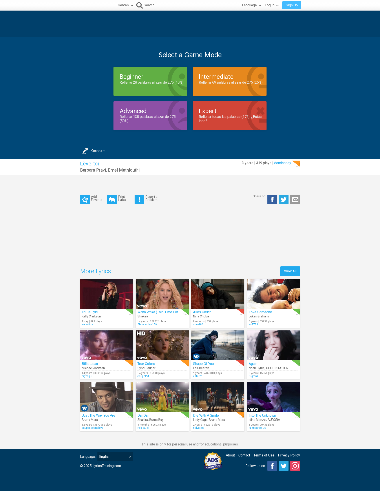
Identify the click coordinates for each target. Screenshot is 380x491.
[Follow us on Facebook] (272, 466)
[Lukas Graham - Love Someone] (273, 294)
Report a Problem (151, 198)
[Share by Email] (295, 199)
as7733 (253, 324)
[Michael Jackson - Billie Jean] (106, 345)
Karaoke (98, 150)
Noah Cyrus (257, 368)
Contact (244, 455)
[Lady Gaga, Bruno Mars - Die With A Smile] (217, 397)
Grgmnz (253, 376)
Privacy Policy (289, 455)
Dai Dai (142, 415)
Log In (269, 5)
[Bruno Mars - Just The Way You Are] (106, 397)
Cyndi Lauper (146, 368)
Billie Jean (90, 364)
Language (249, 5)
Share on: (259, 196)
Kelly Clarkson (91, 316)
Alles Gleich (202, 312)
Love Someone (260, 312)
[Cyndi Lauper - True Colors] (162, 345)
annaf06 (198, 324)
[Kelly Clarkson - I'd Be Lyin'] (106, 294)
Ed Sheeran (201, 368)
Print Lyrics (122, 198)
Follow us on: (255, 466)
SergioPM (143, 376)
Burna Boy (156, 419)
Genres (123, 5)
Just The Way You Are (98, 415)
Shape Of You (203, 364)
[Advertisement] (190, 24)
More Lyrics (95, 271)
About (230, 455)
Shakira (142, 316)
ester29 (198, 376)
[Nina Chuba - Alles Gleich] (217, 294)
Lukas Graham (259, 316)
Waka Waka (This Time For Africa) (163, 312)
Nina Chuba (201, 316)
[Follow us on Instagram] (295, 466)
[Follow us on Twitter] (284, 466)
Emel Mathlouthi (124, 170)
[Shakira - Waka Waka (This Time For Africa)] (162, 294)
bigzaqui (87, 376)
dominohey (282, 163)
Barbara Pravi (93, 170)
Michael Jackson (93, 368)
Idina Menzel (257, 419)
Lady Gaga (200, 419)
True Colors (146, 364)
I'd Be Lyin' (90, 312)
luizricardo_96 (257, 427)
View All (290, 271)
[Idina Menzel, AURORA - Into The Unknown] (273, 397)
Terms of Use (264, 455)
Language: (88, 456)
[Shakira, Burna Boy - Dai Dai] (162, 397)
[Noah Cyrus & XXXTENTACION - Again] (273, 345)
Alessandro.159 (147, 324)
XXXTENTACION (277, 368)
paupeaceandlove (92, 427)
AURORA (274, 419)
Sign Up (292, 5)
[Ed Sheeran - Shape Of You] (217, 345)
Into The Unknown (262, 415)
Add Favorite (96, 198)
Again (253, 364)
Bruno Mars (90, 419)
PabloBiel (143, 427)
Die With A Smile (206, 415)
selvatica (87, 324)
